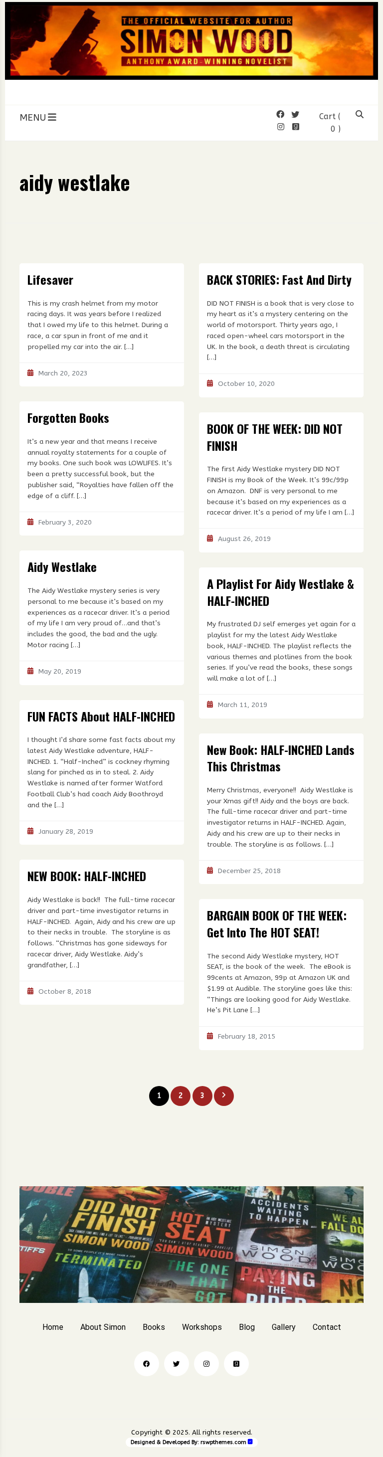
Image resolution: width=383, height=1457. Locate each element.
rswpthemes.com (223, 1442)
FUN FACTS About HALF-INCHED (101, 716)
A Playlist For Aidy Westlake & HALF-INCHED (280, 591)
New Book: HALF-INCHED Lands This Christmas (281, 757)
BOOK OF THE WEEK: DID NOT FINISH (275, 436)
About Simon (103, 1327)
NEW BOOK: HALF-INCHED (86, 876)
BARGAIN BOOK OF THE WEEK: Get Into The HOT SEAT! (277, 923)
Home (52, 1327)
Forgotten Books (68, 417)
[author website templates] (250, 1442)
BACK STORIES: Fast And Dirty (279, 279)
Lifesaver (50, 279)
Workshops (202, 1327)
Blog (247, 1327)
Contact (327, 1327)
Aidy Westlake (62, 566)
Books (154, 1327)
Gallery (284, 1327)
